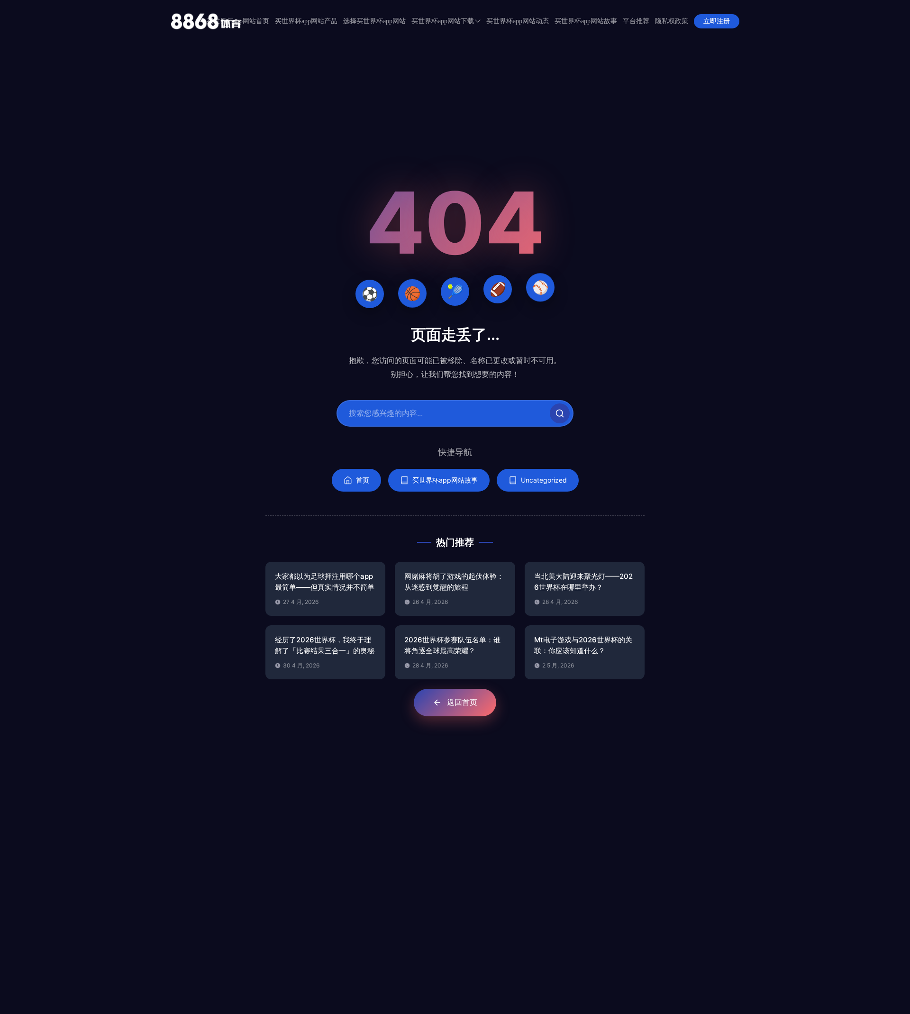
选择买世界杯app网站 (374, 21)
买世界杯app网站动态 (517, 21)
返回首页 (462, 702)
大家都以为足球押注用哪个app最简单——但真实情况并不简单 (324, 582)
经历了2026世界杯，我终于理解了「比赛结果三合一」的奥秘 (324, 645)
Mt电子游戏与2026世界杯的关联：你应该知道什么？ (583, 645)
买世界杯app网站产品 (306, 21)
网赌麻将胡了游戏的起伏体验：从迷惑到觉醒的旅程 (454, 582)
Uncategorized (544, 480)
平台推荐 (636, 21)
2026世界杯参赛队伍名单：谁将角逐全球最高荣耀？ (452, 645)
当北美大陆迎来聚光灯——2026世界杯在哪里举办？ (583, 582)
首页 (362, 480)
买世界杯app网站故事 (586, 21)
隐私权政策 (671, 21)
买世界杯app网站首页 (238, 21)
